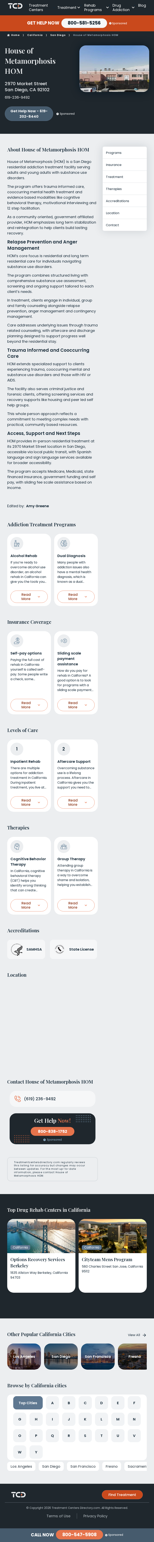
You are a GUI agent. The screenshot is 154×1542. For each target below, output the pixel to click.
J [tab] (69, 1419)
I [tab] (52, 1419)
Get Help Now (43, 23)
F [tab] (134, 1402)
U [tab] (118, 1435)
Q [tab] (52, 1435)
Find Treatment (122, 1494)
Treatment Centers (38, 7)
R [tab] (69, 1435)
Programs (114, 152)
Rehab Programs (93, 7)
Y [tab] (36, 1452)
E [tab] (118, 1402)
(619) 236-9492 (40, 1099)
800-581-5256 (84, 23)
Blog (142, 5)
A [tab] (52, 1402)
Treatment (66, 7)
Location (112, 213)
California (35, 35)
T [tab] (101, 1435)
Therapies (114, 189)
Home (15, 35)
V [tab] (134, 1435)
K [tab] (85, 1419)
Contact (112, 225)
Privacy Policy (95, 1515)
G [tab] (19, 1419)
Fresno (112, 1466)
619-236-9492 (17, 97)
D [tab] (101, 1402)
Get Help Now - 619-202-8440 (29, 113)
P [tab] (36, 1435)
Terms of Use (58, 1515)
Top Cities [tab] (28, 1402)
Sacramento (139, 1466)
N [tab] (134, 1419)
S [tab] (85, 1435)
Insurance (114, 165)
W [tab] (19, 1452)
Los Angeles (21, 1466)
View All (134, 1335)
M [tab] (118, 1419)
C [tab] (85, 1402)
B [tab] (69, 1402)
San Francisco (83, 1466)
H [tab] (36, 1419)
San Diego (58, 35)
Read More (26, 596)
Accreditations (117, 201)
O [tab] (19, 1435)
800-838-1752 (52, 1131)
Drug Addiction (121, 7)
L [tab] (101, 1419)
